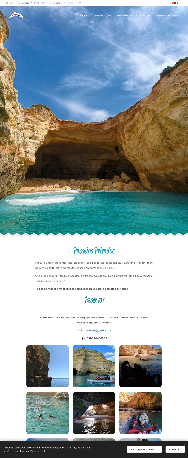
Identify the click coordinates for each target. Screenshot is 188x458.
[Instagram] (11, 2)
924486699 (76, 2)
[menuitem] (84, 15)
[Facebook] (7, 2)
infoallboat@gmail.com (55, 2)
